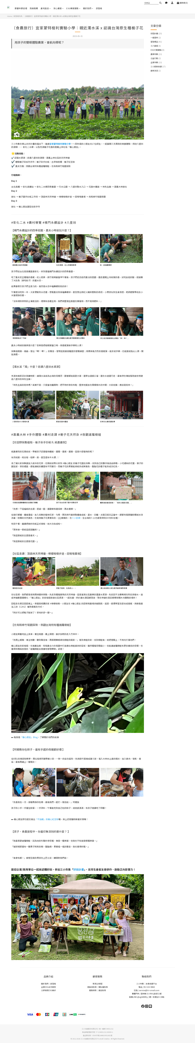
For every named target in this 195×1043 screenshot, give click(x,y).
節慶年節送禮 (21, 8)
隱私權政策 (103, 987)
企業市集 (156, 62)
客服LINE (133, 997)
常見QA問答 (98, 983)
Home (9, 16)
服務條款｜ (93, 990)
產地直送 (45, 8)
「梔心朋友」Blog (29, 737)
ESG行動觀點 (157, 50)
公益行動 (156, 58)
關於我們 (87, 8)
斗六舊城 (156, 45)
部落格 (99, 8)
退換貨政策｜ (92, 987)
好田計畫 (156, 33)
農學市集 (156, 54)
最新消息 (156, 70)
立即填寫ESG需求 (48, 990)
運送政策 (102, 990)
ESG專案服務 (72, 8)
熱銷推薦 (34, 8)
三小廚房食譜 (158, 66)
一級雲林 (156, 37)
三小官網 (76, 517)
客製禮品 (156, 41)
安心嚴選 (57, 8)
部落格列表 (18, 16)
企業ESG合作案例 (48, 987)
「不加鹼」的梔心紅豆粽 (47, 819)
